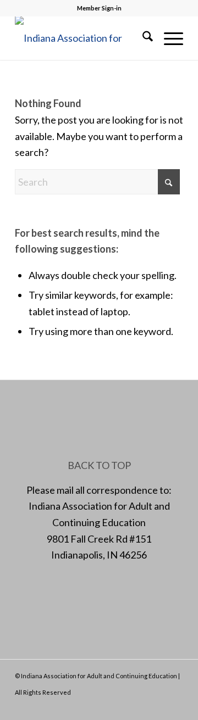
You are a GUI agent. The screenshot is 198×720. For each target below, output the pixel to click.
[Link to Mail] (158, 706)
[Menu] (168, 38)
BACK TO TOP (99, 465)
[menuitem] (142, 38)
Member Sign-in (99, 8)
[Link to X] (142, 706)
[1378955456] (82, 38)
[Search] (142, 38)
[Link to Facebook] (125, 706)
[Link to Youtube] (175, 706)
